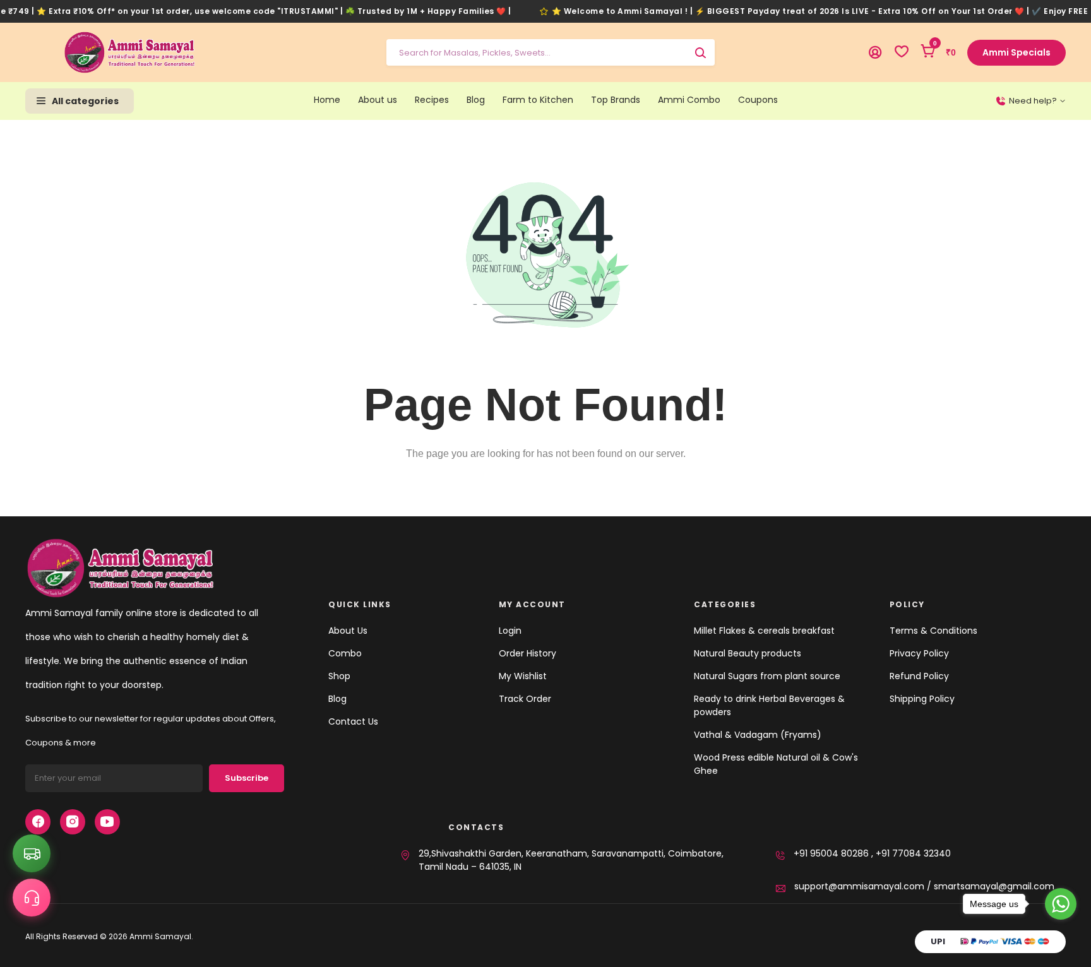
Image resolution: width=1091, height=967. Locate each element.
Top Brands (615, 99)
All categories (85, 101)
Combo (345, 653)
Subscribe (246, 778)
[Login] (875, 52)
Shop (339, 676)
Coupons (758, 99)
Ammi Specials (1016, 52)
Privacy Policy (919, 653)
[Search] (700, 52)
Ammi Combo (689, 99)
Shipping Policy (922, 698)
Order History (527, 653)
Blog (476, 99)
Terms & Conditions (933, 630)
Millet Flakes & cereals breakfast (764, 630)
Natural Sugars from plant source (767, 676)
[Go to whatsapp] (1060, 904)
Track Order (525, 698)
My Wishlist (523, 676)
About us (377, 99)
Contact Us (353, 721)
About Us (347, 630)
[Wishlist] (901, 52)
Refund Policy (919, 676)
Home (327, 99)
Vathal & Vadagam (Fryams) (757, 734)
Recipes (432, 99)
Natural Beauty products (747, 653)
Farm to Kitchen (538, 99)
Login (510, 630)
